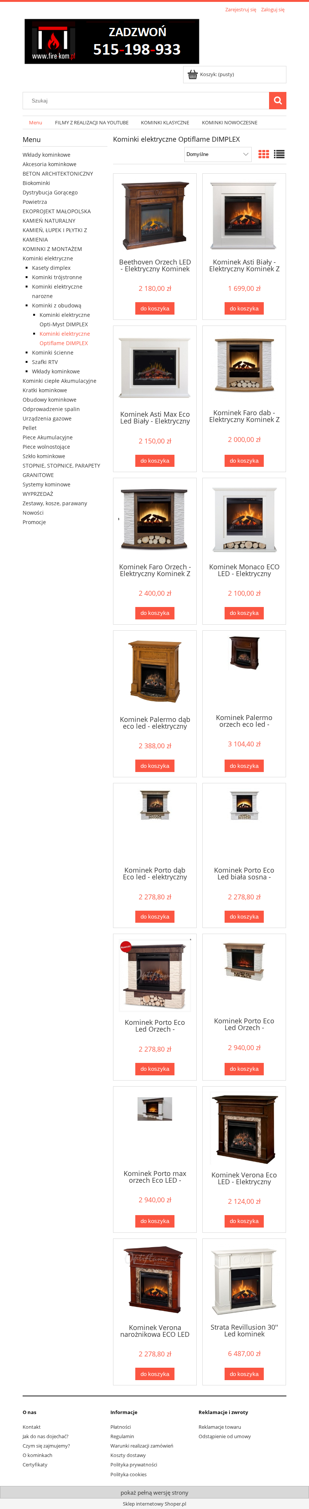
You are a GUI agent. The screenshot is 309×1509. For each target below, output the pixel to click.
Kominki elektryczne (48, 258)
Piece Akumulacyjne (48, 437)
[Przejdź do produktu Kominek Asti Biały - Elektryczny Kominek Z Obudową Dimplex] (244, 215)
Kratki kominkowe (45, 390)
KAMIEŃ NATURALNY (49, 220)
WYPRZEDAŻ (38, 493)
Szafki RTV (45, 361)
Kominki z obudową (56, 305)
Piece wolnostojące (46, 446)
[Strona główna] (112, 40)
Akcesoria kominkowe (49, 164)
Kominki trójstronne (57, 277)
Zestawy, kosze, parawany (55, 503)
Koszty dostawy (128, 1455)
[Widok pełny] (279, 154)
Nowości (33, 512)
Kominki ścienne (52, 352)
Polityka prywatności (133, 1464)
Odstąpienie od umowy (225, 1436)
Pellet (30, 427)
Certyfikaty (35, 1464)
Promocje (34, 522)
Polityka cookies (128, 1474)
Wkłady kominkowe (46, 154)
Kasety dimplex (51, 267)
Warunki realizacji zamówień (141, 1445)
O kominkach (37, 1455)
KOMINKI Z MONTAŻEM (52, 248)
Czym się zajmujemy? (46, 1445)
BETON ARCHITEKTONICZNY (58, 173)
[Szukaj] (277, 100)
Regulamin (122, 1436)
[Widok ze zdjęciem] (264, 154)
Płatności (120, 1426)
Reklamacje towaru (220, 1426)
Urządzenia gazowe (47, 418)
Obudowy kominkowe (49, 399)
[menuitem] (36, 122)
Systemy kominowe (46, 484)
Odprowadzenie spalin (51, 409)
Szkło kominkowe (44, 456)
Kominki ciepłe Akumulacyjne (59, 380)
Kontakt (32, 1426)
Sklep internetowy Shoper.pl (154, 1503)
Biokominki (36, 183)
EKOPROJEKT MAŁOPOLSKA (57, 211)
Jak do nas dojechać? (46, 1436)
